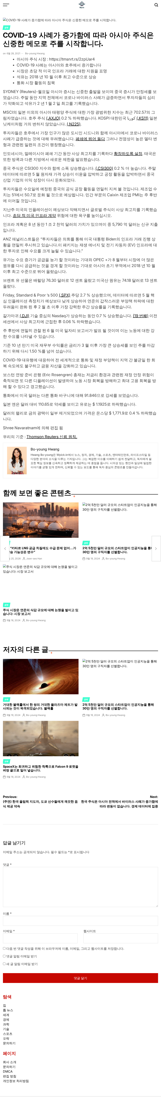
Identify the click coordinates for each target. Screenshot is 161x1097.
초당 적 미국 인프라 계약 (34, 215)
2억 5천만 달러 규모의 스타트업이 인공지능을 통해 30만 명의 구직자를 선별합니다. (118, 550)
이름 (7, 914)
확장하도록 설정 (128, 153)
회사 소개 (9, 1062)
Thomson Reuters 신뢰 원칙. (52, 436)
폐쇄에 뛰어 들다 (90, 138)
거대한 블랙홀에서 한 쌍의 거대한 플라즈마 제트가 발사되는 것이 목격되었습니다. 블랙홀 (40, 706)
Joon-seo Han (34, 558)
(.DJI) (24, 315)
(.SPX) (64, 295)
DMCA (8, 1071)
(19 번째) (140, 315)
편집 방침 (9, 1076)
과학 (6, 699)
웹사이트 (89, 931)
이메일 (9, 931)
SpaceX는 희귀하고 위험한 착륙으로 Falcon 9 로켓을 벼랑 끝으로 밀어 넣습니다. (40, 768)
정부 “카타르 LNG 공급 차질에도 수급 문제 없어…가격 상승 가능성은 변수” (39, 550)
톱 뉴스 (8, 1010)
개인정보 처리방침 (16, 1081)
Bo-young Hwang (35, 53)
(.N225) (73, 124)
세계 (6, 1015)
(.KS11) (142, 118)
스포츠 (7, 1034)
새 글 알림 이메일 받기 (22, 964)
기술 (6, 1029)
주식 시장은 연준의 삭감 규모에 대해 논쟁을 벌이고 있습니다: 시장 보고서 (40, 612)
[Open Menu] (6, 5)
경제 (6, 27)
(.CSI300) (104, 168)
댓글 (7, 865)
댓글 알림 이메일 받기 (21, 956)
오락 (6, 1038)
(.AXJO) (53, 118)
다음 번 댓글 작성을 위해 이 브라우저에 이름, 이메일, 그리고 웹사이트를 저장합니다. (65, 949)
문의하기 (9, 1043)
